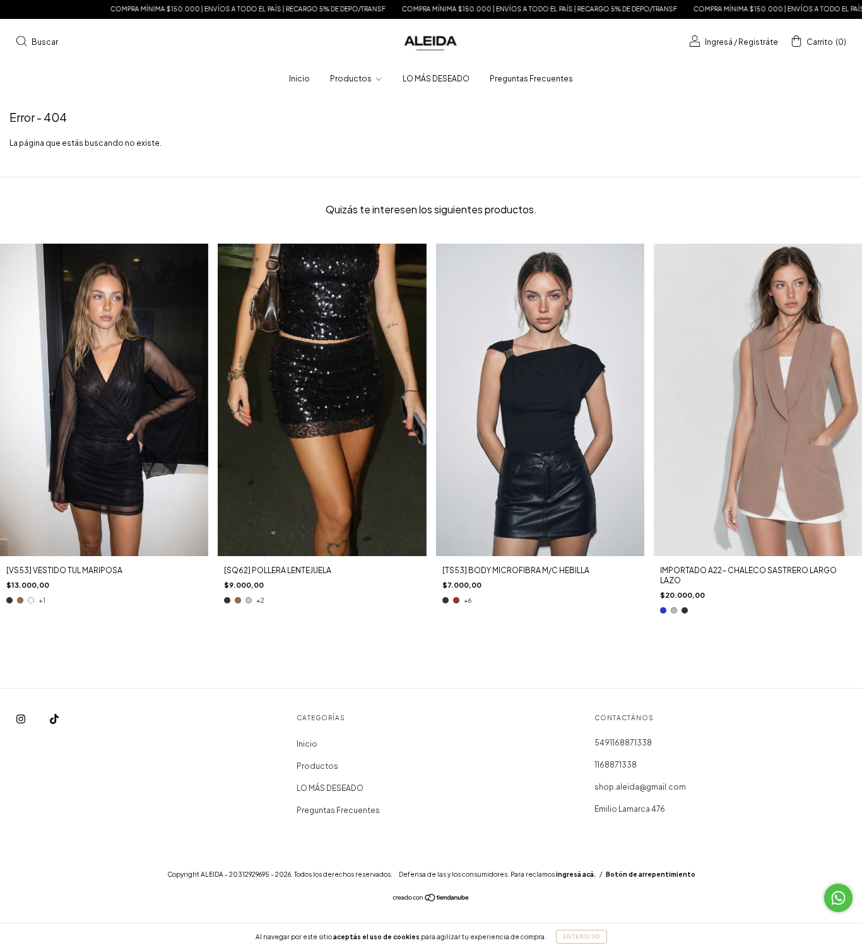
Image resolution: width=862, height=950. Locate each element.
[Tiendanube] (431, 899)
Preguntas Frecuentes (531, 78)
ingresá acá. (576, 874)
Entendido (581, 937)
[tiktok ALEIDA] (54, 719)
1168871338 (615, 764)
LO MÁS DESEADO (436, 78)
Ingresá (719, 42)
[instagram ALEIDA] (21, 719)
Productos (351, 78)
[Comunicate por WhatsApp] (838, 898)
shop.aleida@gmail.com (640, 787)
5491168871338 (623, 742)
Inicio (299, 78)
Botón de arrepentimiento (650, 874)
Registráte (758, 42)
